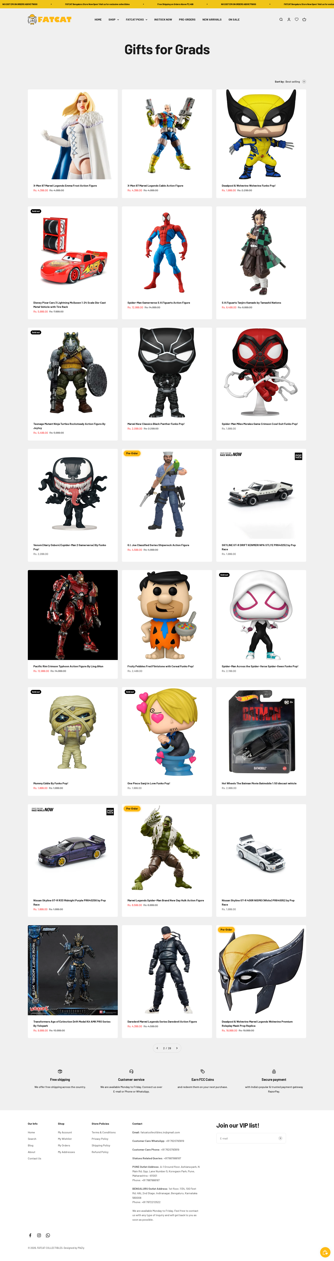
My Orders (64, 1145)
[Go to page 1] (157, 1048)
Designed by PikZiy (74, 1247)
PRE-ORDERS (187, 19)
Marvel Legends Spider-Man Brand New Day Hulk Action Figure (166, 900)
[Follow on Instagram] (39, 1235)
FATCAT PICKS (135, 19)
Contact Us (34, 1158)
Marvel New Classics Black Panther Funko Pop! (156, 423)
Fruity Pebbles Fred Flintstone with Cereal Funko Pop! (161, 666)
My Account (65, 1132)
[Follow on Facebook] (30, 1235)
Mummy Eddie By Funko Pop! (50, 783)
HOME (98, 19)
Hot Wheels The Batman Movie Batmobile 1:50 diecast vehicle (259, 783)
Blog (30, 1145)
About (31, 1152)
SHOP (112, 19)
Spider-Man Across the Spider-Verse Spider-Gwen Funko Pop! (260, 666)
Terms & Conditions (104, 1132)
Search (32, 1138)
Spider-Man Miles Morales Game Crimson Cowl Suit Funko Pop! (260, 423)
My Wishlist (65, 1138)
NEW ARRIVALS (212, 19)
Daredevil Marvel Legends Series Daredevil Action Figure (162, 1021)
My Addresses (66, 1152)
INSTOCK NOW (163, 19)
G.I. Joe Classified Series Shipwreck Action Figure (158, 545)
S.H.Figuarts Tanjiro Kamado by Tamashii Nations (251, 302)
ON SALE (234, 19)
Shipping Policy (101, 1145)
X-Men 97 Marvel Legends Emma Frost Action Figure (65, 185)
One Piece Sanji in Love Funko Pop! (149, 783)
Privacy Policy (100, 1138)
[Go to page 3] (176, 1048)
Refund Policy (100, 1152)
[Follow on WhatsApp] (48, 1235)
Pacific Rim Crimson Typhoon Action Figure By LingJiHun (68, 666)
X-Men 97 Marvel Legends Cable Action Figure (155, 185)
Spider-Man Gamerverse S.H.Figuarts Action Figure (159, 302)
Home (31, 1132)
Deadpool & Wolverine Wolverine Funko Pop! (249, 185)
